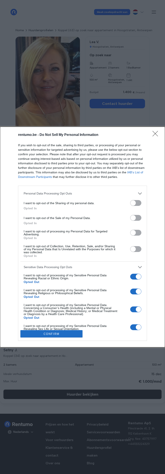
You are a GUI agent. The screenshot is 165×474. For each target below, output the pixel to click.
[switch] (135, 203)
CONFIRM (52, 334)
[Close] (157, 135)
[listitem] (82, 193)
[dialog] (82, 237)
